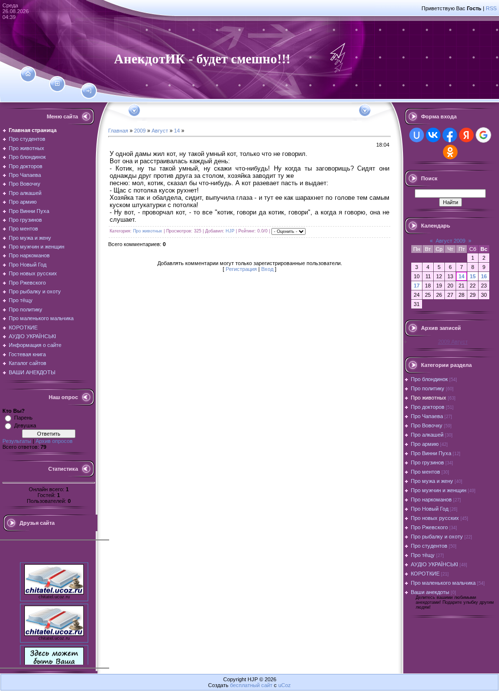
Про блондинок (429, 379)
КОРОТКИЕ (425, 573)
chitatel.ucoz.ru (54, 593)
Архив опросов (54, 441)
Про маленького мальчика (443, 583)
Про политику (427, 388)
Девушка (25, 425)
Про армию (425, 444)
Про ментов (425, 472)
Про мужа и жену (432, 481)
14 (177, 131)
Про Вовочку (426, 425)
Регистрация (241, 269)
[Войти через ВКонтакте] (433, 135)
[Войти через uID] (416, 135)
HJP (230, 231)
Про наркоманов (431, 499)
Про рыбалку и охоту (437, 536)
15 (473, 276)
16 (484, 276)
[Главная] (28, 74)
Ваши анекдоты (430, 592)
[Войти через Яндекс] (466, 135)
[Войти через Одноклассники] (450, 152)
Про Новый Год (429, 509)
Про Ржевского (429, 527)
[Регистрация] (57, 84)
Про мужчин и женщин (438, 490)
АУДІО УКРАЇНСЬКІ (434, 564)
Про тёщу (423, 555)
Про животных (147, 231)
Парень (23, 418)
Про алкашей (427, 435)
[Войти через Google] (483, 135)
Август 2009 (450, 241)
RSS (491, 8)
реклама (54, 675)
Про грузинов (427, 462)
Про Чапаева (427, 416)
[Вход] (89, 91)
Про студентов (429, 546)
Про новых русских (435, 518)
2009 (140, 131)
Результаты (16, 441)
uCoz (284, 685)
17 (417, 285)
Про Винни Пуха (431, 453)
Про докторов (427, 407)
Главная (118, 131)
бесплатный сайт (251, 685)
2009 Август (453, 342)
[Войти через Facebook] (449, 135)
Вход (267, 269)
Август (160, 131)
